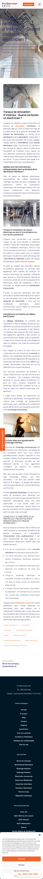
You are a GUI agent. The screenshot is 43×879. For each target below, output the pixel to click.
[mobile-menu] (38, 4)
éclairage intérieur (15, 60)
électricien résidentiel (17, 63)
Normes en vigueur (19, 635)
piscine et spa (21, 66)
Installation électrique (24, 630)
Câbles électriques (10, 625)
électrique (7, 630)
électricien (24, 60)
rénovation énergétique (12, 640)
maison (6, 635)
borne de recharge (8, 57)
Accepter (21, 859)
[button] (40, 835)
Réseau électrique (31, 640)
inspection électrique (32, 63)
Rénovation (31, 66)
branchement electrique (23, 57)
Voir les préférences (21, 871)
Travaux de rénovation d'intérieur (15, 645)
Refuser (21, 865)
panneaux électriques (9, 66)
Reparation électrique (9, 68)
